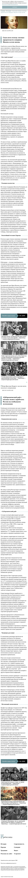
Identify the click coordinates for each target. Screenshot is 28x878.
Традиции (4, 850)
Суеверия (17, 847)
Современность (19, 844)
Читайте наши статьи (13, 316)
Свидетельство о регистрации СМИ (9, 860)
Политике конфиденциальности (10, 4)
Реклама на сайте (6, 854)
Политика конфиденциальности (8, 863)
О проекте (17, 854)
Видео (16, 850)
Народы (3, 847)
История (3, 844)
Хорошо (14, 7)
